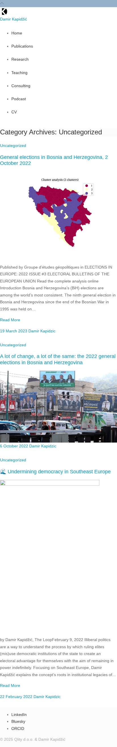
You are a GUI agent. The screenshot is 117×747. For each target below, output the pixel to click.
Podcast (18, 99)
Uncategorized (13, 145)
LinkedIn (19, 714)
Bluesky (18, 721)
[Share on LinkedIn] (18, 338)
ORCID (17, 728)
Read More (10, 320)
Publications (22, 46)
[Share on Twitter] (10, 338)
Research (20, 59)
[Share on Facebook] (3, 338)
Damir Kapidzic (41, 331)
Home (16, 33)
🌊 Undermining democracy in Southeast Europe (55, 471)
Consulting (20, 85)
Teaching (19, 72)
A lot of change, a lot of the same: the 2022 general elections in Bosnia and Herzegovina (58, 359)
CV (14, 112)
